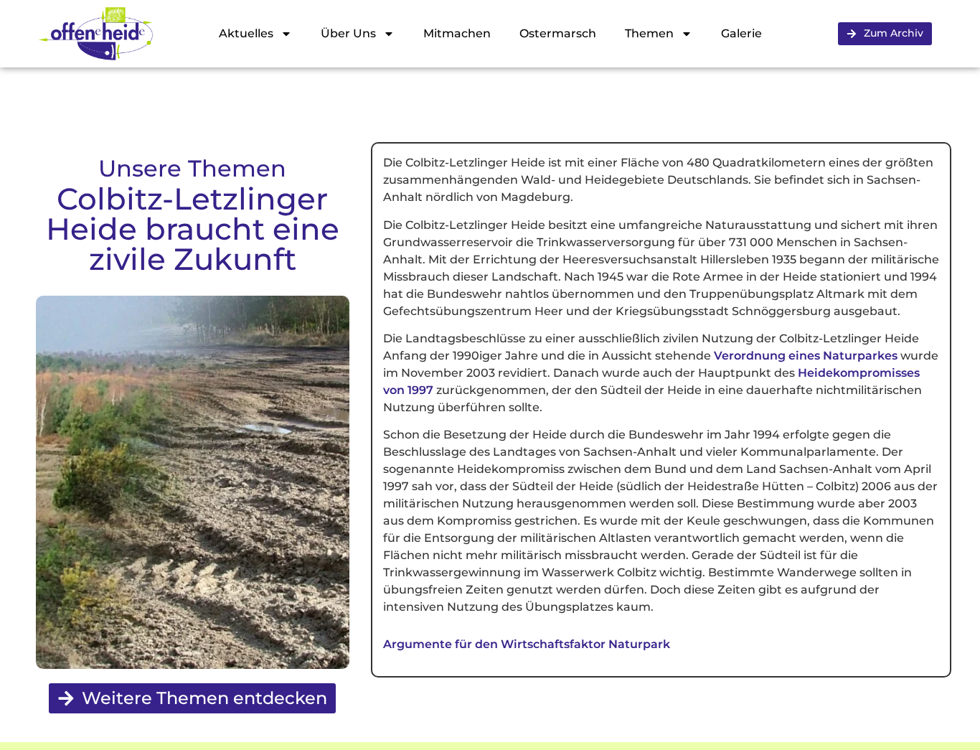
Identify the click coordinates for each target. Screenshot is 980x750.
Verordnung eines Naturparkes (805, 355)
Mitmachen (457, 33)
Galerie (741, 33)
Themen (649, 33)
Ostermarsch (557, 33)
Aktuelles (246, 33)
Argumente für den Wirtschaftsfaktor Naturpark (526, 644)
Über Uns (348, 33)
